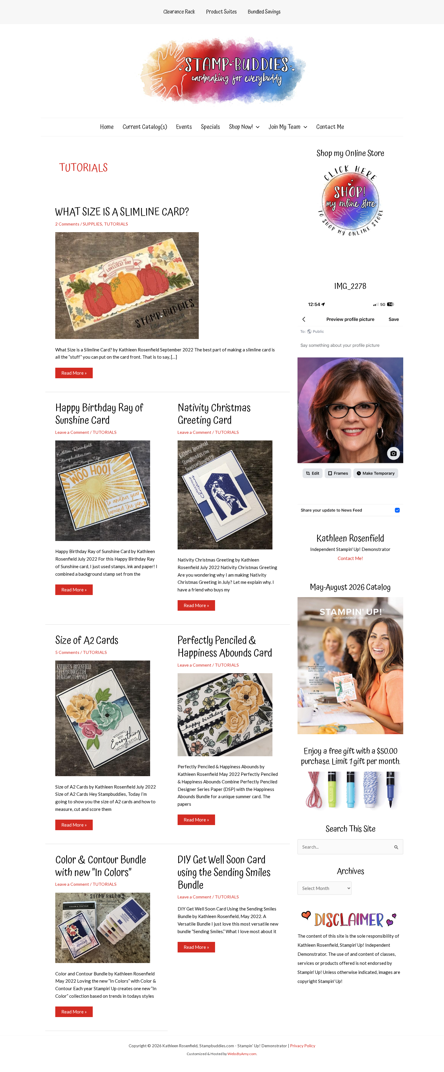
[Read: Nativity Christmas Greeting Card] (229, 494)
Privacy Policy (302, 1045)
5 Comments (67, 652)
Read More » (74, 374)
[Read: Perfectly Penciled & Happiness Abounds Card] (229, 714)
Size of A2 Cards (86, 640)
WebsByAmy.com (241, 1053)
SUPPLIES (92, 223)
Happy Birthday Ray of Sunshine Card (99, 414)
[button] (256, 127)
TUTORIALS (116, 223)
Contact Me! (350, 558)
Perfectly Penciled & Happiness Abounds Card (225, 647)
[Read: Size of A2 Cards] (106, 717)
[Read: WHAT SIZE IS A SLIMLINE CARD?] (130, 285)
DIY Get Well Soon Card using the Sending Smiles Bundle (224, 873)
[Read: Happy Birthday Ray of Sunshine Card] (106, 490)
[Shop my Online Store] (350, 201)
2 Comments (67, 223)
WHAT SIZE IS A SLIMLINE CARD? (122, 212)
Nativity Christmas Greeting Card (214, 414)
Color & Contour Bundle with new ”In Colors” (100, 866)
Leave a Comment (72, 432)
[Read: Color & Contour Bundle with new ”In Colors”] (106, 927)
